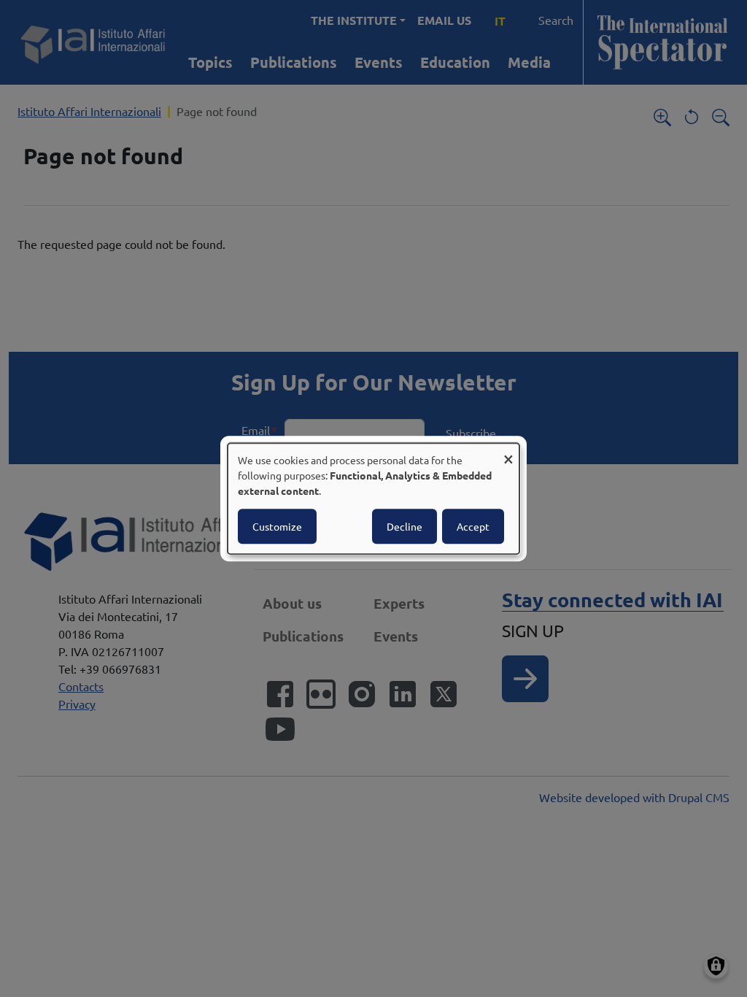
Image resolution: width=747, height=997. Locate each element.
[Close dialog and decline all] (508, 452)
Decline (404, 526)
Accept (473, 526)
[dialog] (373, 498)
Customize (277, 526)
